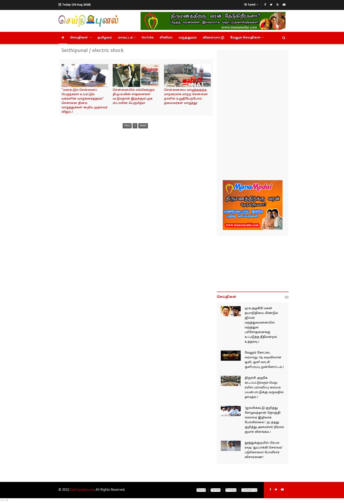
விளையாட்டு (213, 37)
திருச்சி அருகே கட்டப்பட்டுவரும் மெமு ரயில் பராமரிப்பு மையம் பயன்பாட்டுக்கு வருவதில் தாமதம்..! (264, 387)
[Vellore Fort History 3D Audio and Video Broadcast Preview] (231, 356)
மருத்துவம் (188, 37)
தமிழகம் (105, 37)
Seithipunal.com (82, 490)
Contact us (249, 490)
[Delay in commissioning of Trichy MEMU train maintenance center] (231, 381)
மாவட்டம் (125, 37)
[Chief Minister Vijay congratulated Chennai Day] (85, 75)
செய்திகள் (79, 37)
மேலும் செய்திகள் (245, 37)
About (201, 490)
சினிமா (166, 37)
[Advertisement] (252, 115)
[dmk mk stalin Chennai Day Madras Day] (136, 75)
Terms (215, 490)
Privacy (231, 490)
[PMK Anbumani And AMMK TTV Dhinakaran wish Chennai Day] (187, 75)
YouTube (148, 37)
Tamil (251, 5)
